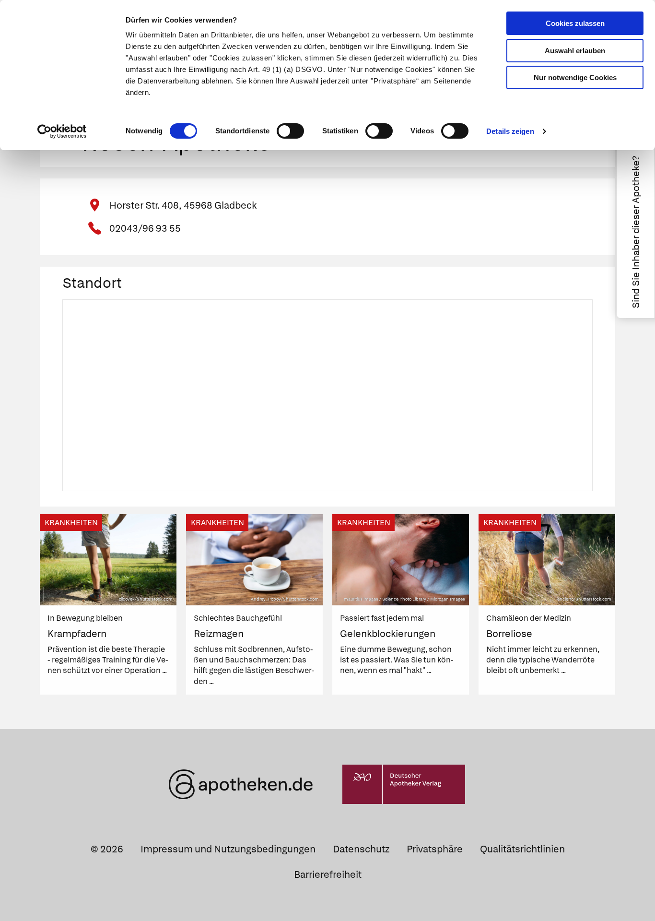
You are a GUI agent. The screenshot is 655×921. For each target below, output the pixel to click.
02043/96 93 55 (145, 228)
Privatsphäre (435, 849)
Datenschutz (361, 849)
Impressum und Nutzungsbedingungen (228, 849)
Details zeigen (510, 131)
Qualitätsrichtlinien (522, 849)
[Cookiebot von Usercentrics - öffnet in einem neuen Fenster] (62, 131)
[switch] (290, 131)
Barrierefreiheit (328, 874)
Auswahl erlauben (575, 51)
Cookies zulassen (575, 23)
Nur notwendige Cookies (575, 77)
